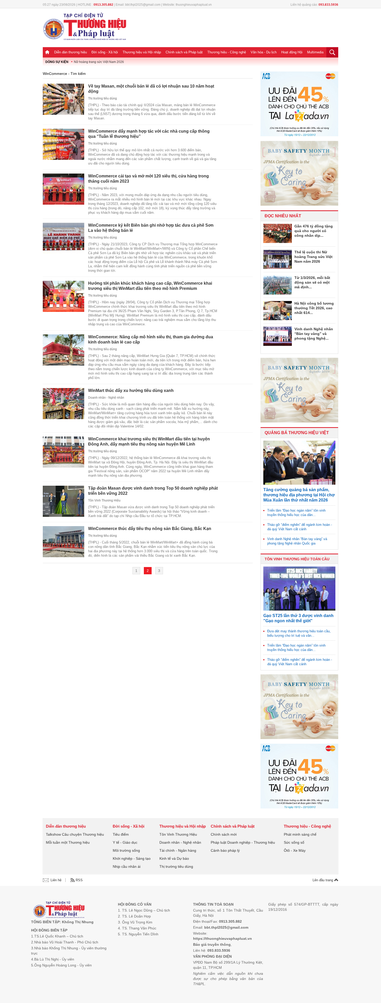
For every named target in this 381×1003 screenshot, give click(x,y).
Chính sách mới (224, 834)
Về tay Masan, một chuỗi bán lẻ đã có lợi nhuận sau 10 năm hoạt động (151, 89)
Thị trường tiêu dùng (102, 98)
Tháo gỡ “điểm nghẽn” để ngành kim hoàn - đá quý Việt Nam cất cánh (299, 527)
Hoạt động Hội (291, 52)
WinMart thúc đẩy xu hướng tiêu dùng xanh (131, 390)
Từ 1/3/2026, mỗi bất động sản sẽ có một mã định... (312, 282)
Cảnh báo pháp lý (225, 850)
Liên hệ (56, 880)
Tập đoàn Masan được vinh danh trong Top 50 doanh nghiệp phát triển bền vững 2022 (153, 491)
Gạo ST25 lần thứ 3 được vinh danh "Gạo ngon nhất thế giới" (298, 618)
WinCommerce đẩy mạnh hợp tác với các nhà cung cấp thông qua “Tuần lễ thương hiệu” (149, 134)
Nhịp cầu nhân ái (126, 866)
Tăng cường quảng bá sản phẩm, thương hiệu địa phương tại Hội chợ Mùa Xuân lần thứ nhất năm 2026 (299, 495)
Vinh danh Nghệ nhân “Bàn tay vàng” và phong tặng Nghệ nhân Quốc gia (297, 541)
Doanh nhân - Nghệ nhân (106, 397)
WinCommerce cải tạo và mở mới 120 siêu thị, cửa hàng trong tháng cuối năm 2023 (148, 178)
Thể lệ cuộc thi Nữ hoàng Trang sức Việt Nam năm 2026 (313, 256)
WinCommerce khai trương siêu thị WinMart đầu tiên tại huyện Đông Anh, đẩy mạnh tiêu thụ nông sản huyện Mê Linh (149, 441)
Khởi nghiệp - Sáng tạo (132, 858)
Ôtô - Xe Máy (295, 850)
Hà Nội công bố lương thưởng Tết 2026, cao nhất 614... (314, 308)
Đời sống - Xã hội (104, 52)
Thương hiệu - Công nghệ (226, 52)
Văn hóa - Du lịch (264, 52)
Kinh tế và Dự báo (174, 858)
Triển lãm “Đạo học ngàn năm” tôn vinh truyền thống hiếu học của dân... (296, 512)
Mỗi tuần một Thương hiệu (68, 842)
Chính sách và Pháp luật (184, 52)
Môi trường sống (126, 850)
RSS (79, 880)
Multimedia (315, 52)
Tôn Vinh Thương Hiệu (104, 500)
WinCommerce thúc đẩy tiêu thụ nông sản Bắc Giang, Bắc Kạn (149, 528)
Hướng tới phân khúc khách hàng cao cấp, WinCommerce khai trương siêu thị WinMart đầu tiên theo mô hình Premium (150, 286)
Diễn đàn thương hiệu (70, 52)
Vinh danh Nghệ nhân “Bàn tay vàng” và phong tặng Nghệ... (313, 333)
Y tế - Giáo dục (125, 842)
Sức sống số (294, 842)
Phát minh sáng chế (300, 834)
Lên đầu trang (323, 880)
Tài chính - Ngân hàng (177, 850)
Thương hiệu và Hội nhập (142, 52)
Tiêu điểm (121, 834)
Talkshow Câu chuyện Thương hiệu (75, 834)
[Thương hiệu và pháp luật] (59, 910)
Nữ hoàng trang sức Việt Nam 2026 (99, 62)
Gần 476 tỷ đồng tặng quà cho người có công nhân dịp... (313, 231)
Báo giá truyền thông (212, 944)
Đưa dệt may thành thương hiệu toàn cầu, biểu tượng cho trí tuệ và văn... (299, 633)
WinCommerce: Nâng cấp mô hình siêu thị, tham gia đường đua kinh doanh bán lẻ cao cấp (150, 339)
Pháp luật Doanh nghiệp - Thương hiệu (243, 842)
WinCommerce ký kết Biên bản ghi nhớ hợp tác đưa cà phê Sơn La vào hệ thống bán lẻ (151, 228)
